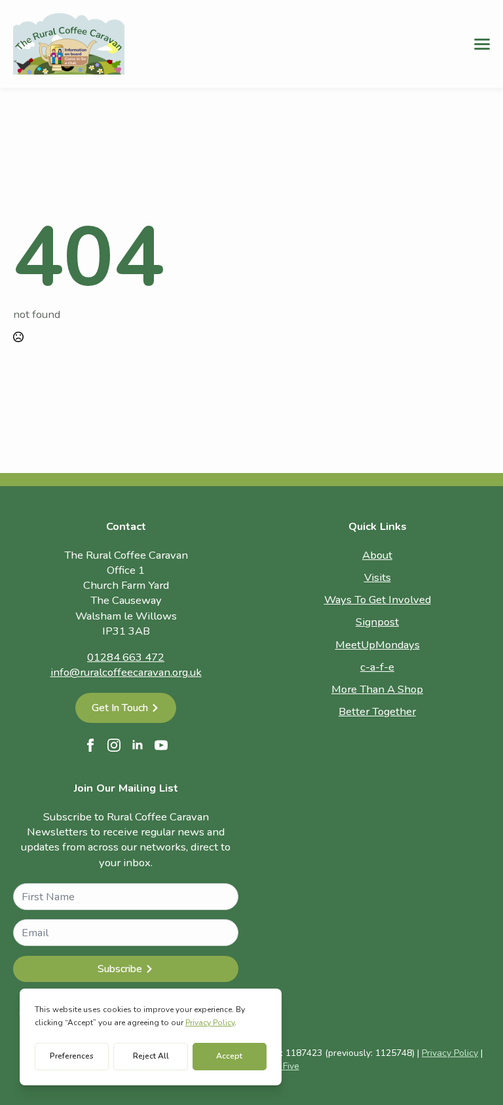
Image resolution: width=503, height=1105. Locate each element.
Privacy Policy (450, 1053)
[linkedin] (137, 745)
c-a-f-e (377, 667)
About (377, 555)
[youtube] (161, 745)
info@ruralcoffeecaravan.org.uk (126, 672)
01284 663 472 (125, 657)
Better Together (377, 711)
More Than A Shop (377, 689)
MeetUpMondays (377, 644)
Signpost (377, 621)
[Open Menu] (482, 44)
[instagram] (114, 745)
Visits (377, 577)
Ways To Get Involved (377, 599)
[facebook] (90, 745)
